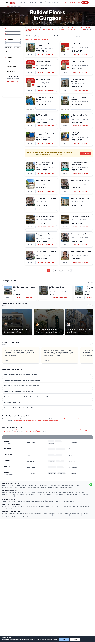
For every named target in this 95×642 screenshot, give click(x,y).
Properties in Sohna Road (45, 492)
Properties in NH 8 (19, 496)
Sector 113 (10, 516)
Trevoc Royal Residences (82, 506)
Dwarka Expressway (7, 513)
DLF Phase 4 (67, 29)
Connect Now (85, 153)
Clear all (56, 35)
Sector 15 (61, 515)
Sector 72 (84, 515)
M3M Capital (13, 506)
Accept (64, 639)
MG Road (43, 29)
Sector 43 (49, 515)
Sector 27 (55, 515)
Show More (28, 30)
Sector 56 (43, 515)
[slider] (5, 42)
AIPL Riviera (65, 506)
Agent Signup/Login (74, 2)
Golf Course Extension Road (82, 27)
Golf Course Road (70, 27)
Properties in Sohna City (8, 496)
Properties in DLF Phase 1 (78, 492)
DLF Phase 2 (55, 29)
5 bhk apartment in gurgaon (67, 501)
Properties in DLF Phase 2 (8, 494)
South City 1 (19, 515)
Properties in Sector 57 (48, 494)
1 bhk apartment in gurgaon (9, 501)
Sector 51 (32, 515)
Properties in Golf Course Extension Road (28, 492)
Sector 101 (4, 516)
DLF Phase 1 (48, 29)
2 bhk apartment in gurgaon (23, 501)
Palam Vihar (26, 516)
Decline (75, 639)
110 (69, 270)
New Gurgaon (81, 29)
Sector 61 (72, 515)
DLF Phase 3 (61, 29)
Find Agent (30, 2)
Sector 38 (66, 515)
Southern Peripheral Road (49, 513)
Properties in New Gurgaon (61, 494)
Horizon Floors (72, 506)
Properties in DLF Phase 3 (22, 494)
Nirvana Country (18, 516)
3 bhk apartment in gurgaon (38, 501)
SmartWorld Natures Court (8, 508)
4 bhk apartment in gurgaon (53, 501)
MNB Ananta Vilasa (30, 506)
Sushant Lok (26, 515)
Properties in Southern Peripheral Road (78, 494)
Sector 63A (78, 515)
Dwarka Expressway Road (34, 29)
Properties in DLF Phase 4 (35, 494)
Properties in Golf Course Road (9, 492)
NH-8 (71, 513)
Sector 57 (73, 29)
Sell (24, 2)
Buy (21, 2)
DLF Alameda (5, 506)
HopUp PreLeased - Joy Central (53, 506)
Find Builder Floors (39, 2)
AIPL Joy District (40, 506)
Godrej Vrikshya (21, 506)
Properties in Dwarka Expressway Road (61, 492)
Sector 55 (38, 515)
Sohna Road (59, 513)
